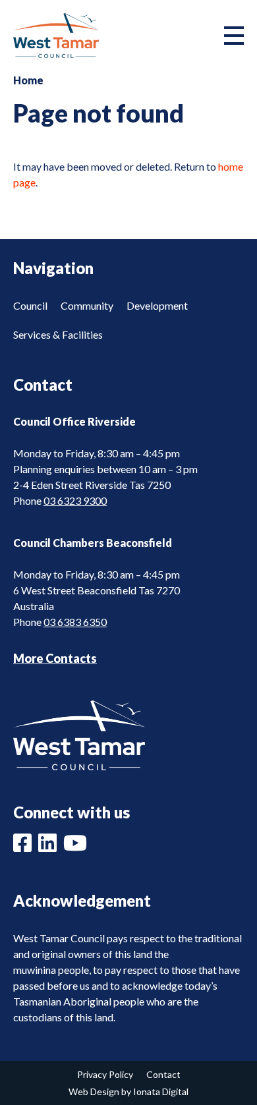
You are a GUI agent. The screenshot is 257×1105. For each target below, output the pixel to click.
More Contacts (55, 658)
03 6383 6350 (75, 621)
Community (87, 305)
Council (30, 305)
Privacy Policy (105, 1074)
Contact (163, 1074)
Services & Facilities (58, 334)
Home (28, 80)
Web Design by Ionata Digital (128, 1091)
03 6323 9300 (75, 500)
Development (157, 305)
